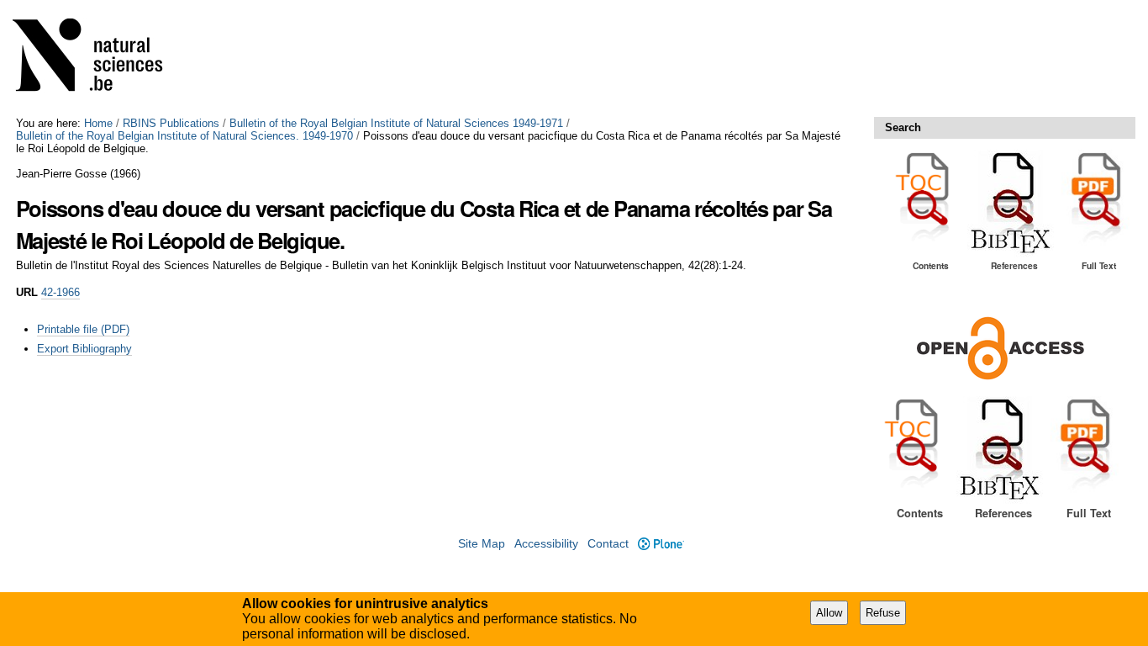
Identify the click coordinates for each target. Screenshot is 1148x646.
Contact (608, 543)
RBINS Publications (171, 123)
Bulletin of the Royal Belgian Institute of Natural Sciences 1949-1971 (396, 123)
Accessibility (546, 543)
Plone (660, 543)
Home (98, 123)
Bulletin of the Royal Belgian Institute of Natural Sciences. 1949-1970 (184, 136)
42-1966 (60, 292)
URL (27, 292)
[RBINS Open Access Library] (98, 58)
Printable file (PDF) (83, 329)
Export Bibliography (84, 348)
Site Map (481, 543)
